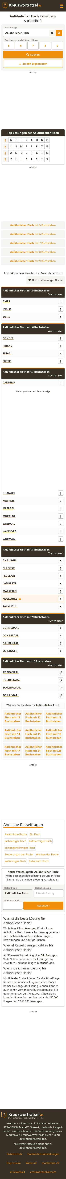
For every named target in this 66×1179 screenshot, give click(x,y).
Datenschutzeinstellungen (43, 1154)
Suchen (35, 54)
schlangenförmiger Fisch (20, 848)
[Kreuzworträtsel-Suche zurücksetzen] (52, 33)
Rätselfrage (11, 27)
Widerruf (31, 1163)
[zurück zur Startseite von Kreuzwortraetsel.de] (24, 6)
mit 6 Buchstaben (33, 234)
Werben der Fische (47, 854)
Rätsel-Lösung (43, 887)
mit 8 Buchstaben (33, 252)
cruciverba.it (17, 1172)
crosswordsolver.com (43, 1172)
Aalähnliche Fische (16, 834)
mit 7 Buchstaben (33, 243)
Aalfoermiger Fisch (40, 841)
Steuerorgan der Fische (19, 854)
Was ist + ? (11, 900)
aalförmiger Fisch (15, 861)
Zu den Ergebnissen (35, 63)
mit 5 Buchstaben (33, 225)
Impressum (14, 1163)
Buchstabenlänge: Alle (45, 280)
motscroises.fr (50, 1163)
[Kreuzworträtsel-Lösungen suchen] (59, 33)
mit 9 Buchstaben (33, 261)
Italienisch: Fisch (39, 861)
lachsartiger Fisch (15, 841)
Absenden (43, 905)
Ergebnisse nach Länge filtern (21, 40)
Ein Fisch (35, 834)
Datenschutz (14, 1154)
